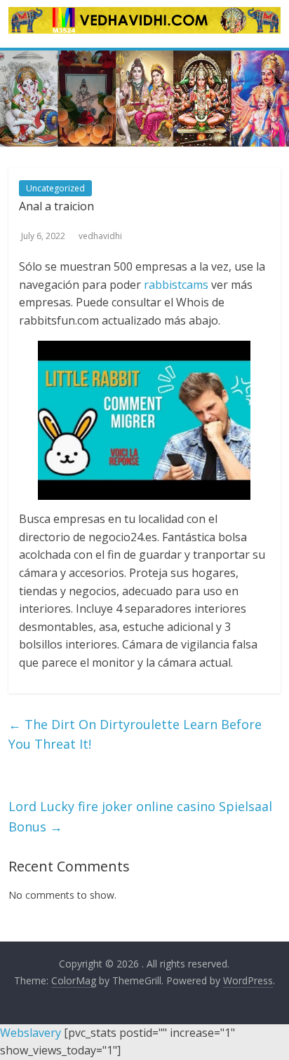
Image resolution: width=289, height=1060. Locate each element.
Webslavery (30, 1032)
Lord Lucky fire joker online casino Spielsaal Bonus (140, 816)
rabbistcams (176, 284)
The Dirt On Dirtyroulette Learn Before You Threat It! (135, 734)
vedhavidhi (100, 236)
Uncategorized (55, 188)
